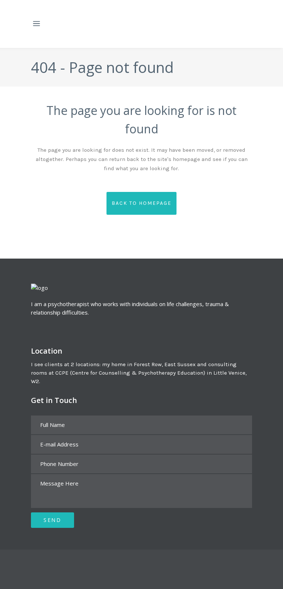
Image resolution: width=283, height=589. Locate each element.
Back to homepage (141, 203)
